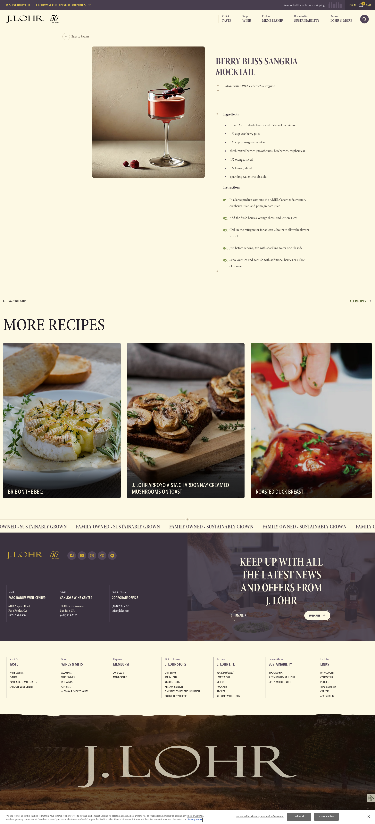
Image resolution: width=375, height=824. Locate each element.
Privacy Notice (195, 819)
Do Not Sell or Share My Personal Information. (260, 816)
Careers (324, 691)
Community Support (176, 696)
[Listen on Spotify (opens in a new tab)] (112, 555)
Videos (220, 682)
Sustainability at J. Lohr (282, 677)
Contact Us (326, 677)
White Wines (68, 677)
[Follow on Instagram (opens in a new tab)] (82, 555)
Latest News (223, 677)
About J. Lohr (172, 682)
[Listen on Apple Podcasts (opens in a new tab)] (102, 555)
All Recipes (358, 301)
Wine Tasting (17, 672)
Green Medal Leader (280, 682)
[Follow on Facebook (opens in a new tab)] (71, 555)
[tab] (225, 19)
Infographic (276, 672)
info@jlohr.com (120, 611)
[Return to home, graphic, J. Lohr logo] (33, 555)
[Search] (364, 19)
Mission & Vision (174, 686)
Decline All (299, 816)
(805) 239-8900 (17, 615)
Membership (120, 677)
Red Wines (66, 682)
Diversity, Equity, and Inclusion (182, 691)
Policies (324, 682)
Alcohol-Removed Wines (74, 691)
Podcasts (222, 686)
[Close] (368, 816)
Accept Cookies (326, 816)
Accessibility (327, 696)
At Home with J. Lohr (228, 696)
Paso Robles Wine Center (23, 682)
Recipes (221, 691)
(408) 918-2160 (68, 615)
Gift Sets (66, 686)
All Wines (66, 672)
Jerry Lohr (171, 677)
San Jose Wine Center (21, 686)
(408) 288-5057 (120, 606)
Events (13, 677)
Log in (352, 5)
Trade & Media (328, 686)
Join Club (118, 672)
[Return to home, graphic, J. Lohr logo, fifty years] (33, 19)
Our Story (170, 672)
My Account (327, 672)
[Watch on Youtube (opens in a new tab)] (92, 555)
